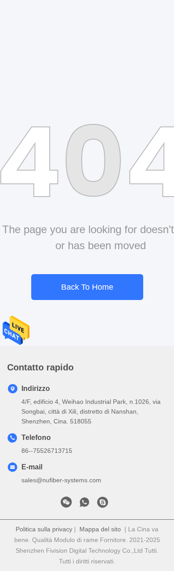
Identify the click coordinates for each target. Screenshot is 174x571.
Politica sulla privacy (44, 529)
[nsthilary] (102, 504)
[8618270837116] (84, 504)
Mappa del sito (100, 529)
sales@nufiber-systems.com (61, 480)
